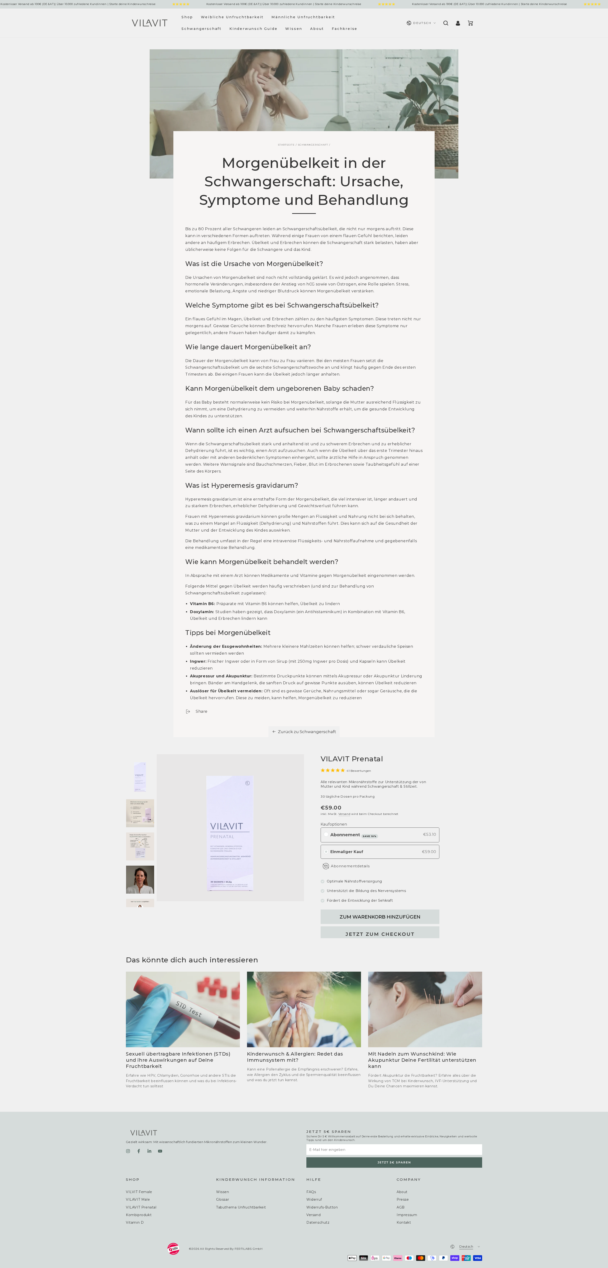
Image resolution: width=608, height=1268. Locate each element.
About (402, 1192)
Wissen (222, 1192)
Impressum (407, 1215)
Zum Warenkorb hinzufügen (380, 917)
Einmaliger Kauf (346, 852)
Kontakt (404, 1222)
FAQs (311, 1192)
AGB (401, 1207)
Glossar (222, 1199)
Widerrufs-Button (322, 1207)
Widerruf (314, 1199)
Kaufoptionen (334, 824)
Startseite (286, 144)
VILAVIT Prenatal (141, 1207)
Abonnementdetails (350, 866)
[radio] (326, 835)
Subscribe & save (369, 836)
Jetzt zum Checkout (380, 934)
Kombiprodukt (139, 1215)
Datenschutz (318, 1222)
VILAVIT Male (138, 1199)
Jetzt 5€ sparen (394, 1162)
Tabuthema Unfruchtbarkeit (241, 1207)
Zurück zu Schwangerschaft (307, 731)
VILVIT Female (139, 1192)
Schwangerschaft (313, 144)
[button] (445, 23)
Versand (344, 814)
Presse (403, 1199)
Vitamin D (135, 1222)
